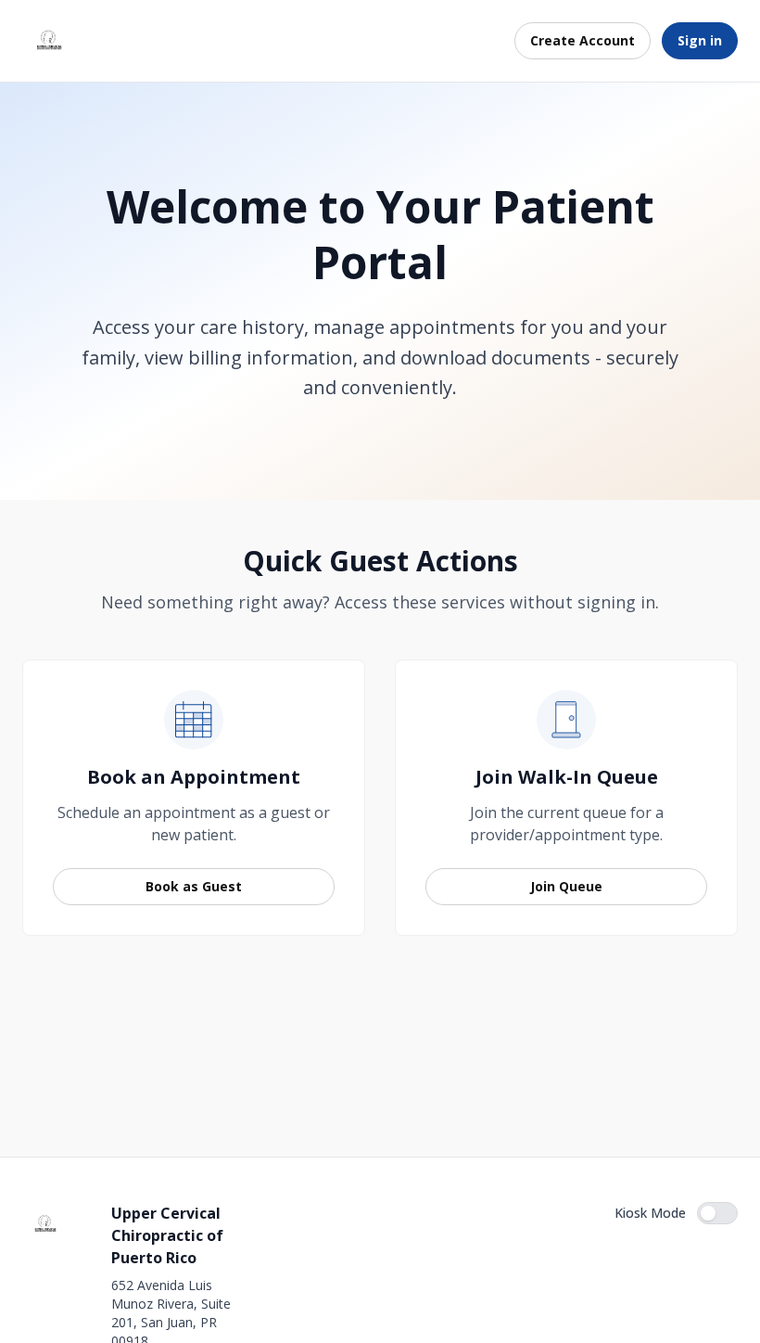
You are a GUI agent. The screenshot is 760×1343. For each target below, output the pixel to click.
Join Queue (566, 886)
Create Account (582, 40)
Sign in (700, 40)
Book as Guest (194, 886)
